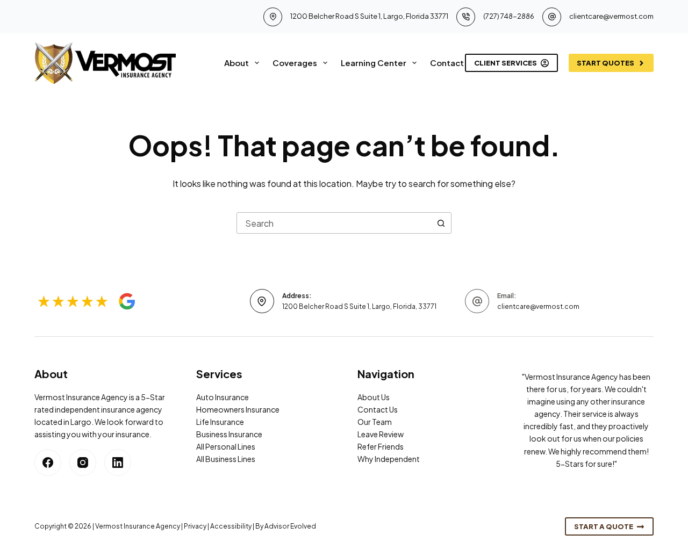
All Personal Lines (225, 446)
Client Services (505, 63)
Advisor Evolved (290, 526)
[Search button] (441, 223)
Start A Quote (603, 526)
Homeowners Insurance (238, 409)
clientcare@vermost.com (611, 16)
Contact (447, 62)
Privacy (195, 526)
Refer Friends (380, 446)
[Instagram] (82, 462)
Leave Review (380, 434)
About (236, 62)
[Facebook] (47, 462)
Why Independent (388, 459)
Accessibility (231, 526)
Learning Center (373, 62)
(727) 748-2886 (508, 16)
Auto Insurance (222, 397)
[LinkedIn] (117, 462)
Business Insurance (229, 434)
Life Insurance (220, 422)
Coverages (295, 62)
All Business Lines (225, 459)
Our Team (374, 422)
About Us (373, 397)
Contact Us (377, 409)
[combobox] (334, 223)
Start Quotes (605, 63)
